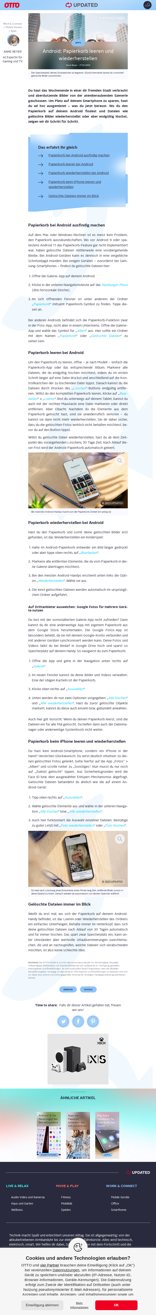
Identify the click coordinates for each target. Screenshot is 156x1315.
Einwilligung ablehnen (42, 1305)
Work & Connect (12, 23)
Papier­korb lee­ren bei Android (71, 164)
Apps (13, 30)
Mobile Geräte (14, 27)
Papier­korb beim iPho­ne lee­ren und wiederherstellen (75, 184)
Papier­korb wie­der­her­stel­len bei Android (79, 173)
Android (68, 989)
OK (116, 1305)
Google (88, 989)
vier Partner (49, 1265)
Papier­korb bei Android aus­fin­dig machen (79, 155)
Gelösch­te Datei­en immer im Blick (74, 196)
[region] (78, 1281)
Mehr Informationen (79, 1305)
